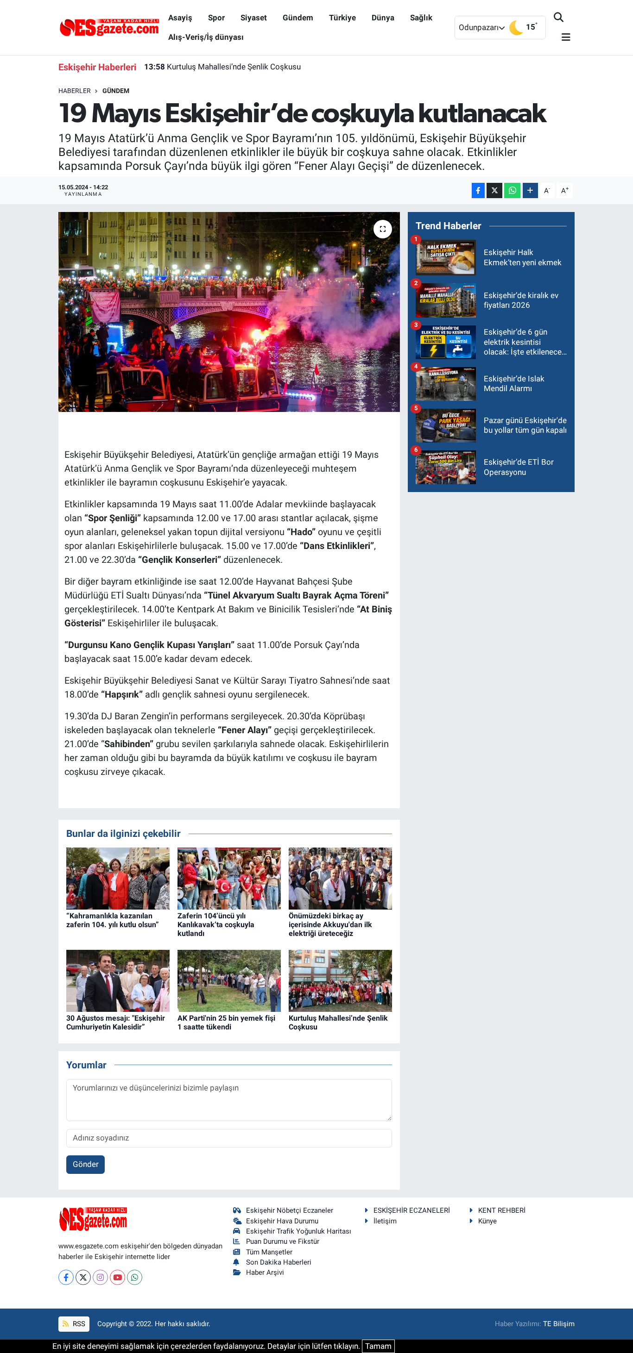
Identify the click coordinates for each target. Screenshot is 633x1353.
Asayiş (180, 17)
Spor (216, 17)
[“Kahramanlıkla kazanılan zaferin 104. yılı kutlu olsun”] (118, 877)
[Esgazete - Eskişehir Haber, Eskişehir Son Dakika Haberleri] (109, 27)
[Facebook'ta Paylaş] (478, 190)
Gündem (298, 17)
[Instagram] (100, 1277)
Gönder (86, 1164)
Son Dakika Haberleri (278, 1262)
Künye (487, 1221)
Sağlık (421, 17)
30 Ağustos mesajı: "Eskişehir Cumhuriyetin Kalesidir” (115, 1022)
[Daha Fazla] (530, 190)
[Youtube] (117, 1277)
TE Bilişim (559, 1324)
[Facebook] (66, 1277)
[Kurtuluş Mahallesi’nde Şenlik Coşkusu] (340, 980)
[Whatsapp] (134, 1277)
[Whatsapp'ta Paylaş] (512, 190)
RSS (78, 1324)
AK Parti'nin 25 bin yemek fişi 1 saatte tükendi (226, 1022)
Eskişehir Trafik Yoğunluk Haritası (298, 1231)
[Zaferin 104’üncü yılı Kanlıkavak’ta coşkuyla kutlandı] (229, 877)
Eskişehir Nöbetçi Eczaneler (289, 1210)
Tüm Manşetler (269, 1252)
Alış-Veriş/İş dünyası (206, 37)
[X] (83, 1277)
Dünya (383, 17)
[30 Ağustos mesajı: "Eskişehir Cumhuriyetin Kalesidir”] (118, 980)
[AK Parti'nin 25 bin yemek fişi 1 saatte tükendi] (229, 980)
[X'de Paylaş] (494, 190)
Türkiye (342, 17)
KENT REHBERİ (501, 1210)
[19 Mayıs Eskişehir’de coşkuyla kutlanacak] (229, 312)
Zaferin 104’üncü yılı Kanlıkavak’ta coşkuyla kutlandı (215, 924)
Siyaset (254, 17)
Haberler (74, 90)
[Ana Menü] (562, 38)
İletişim (385, 1221)
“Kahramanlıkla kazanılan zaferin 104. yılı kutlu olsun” (112, 920)
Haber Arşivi (265, 1272)
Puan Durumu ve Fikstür (282, 1241)
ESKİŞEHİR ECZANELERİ (411, 1210)
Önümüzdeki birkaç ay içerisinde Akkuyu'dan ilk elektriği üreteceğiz (330, 924)
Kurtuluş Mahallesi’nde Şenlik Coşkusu (222, 66)
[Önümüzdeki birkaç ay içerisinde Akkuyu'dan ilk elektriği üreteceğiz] (340, 877)
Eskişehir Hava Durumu (282, 1221)
